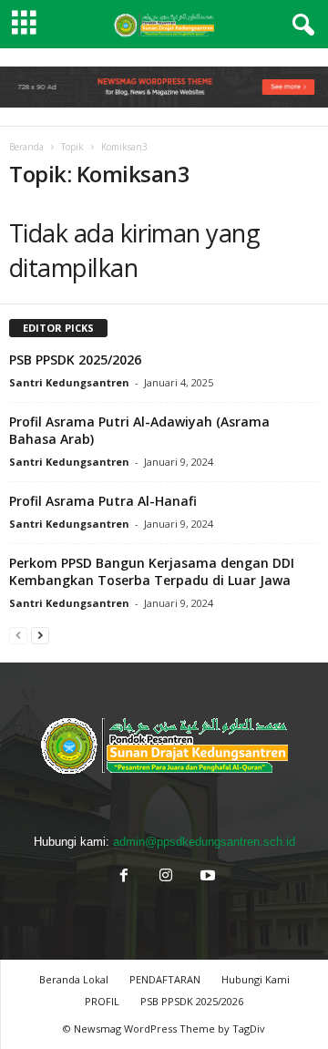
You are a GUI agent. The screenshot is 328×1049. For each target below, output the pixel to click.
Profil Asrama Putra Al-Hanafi (103, 500)
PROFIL (102, 1001)
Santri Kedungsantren (69, 382)
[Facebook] (124, 877)
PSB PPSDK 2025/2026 (75, 359)
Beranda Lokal (73, 979)
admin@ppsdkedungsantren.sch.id (204, 841)
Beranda (26, 146)
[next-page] (40, 634)
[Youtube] (206, 877)
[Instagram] (166, 877)
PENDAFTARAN (164, 979)
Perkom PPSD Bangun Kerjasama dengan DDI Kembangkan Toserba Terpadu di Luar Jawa (151, 571)
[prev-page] (18, 634)
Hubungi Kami (255, 979)
